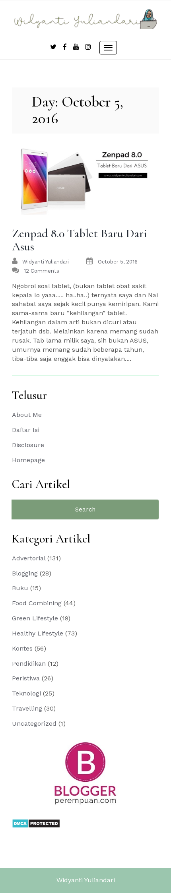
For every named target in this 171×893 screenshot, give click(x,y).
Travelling (27, 708)
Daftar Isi (25, 430)
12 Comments (41, 271)
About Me (27, 414)
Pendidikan (29, 663)
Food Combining (37, 603)
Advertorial (28, 558)
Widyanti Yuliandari (85, 880)
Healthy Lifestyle (37, 633)
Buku (20, 588)
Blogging (25, 573)
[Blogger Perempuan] (85, 773)
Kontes (22, 648)
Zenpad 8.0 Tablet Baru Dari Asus (79, 240)
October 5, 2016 (118, 262)
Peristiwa (26, 678)
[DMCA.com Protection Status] (36, 823)
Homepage (28, 460)
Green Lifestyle (35, 618)
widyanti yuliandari (45, 262)
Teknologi (26, 693)
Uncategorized (34, 723)
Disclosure (28, 445)
